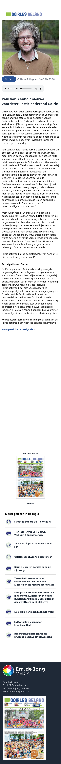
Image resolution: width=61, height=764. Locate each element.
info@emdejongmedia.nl (16, 688)
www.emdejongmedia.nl (16, 691)
